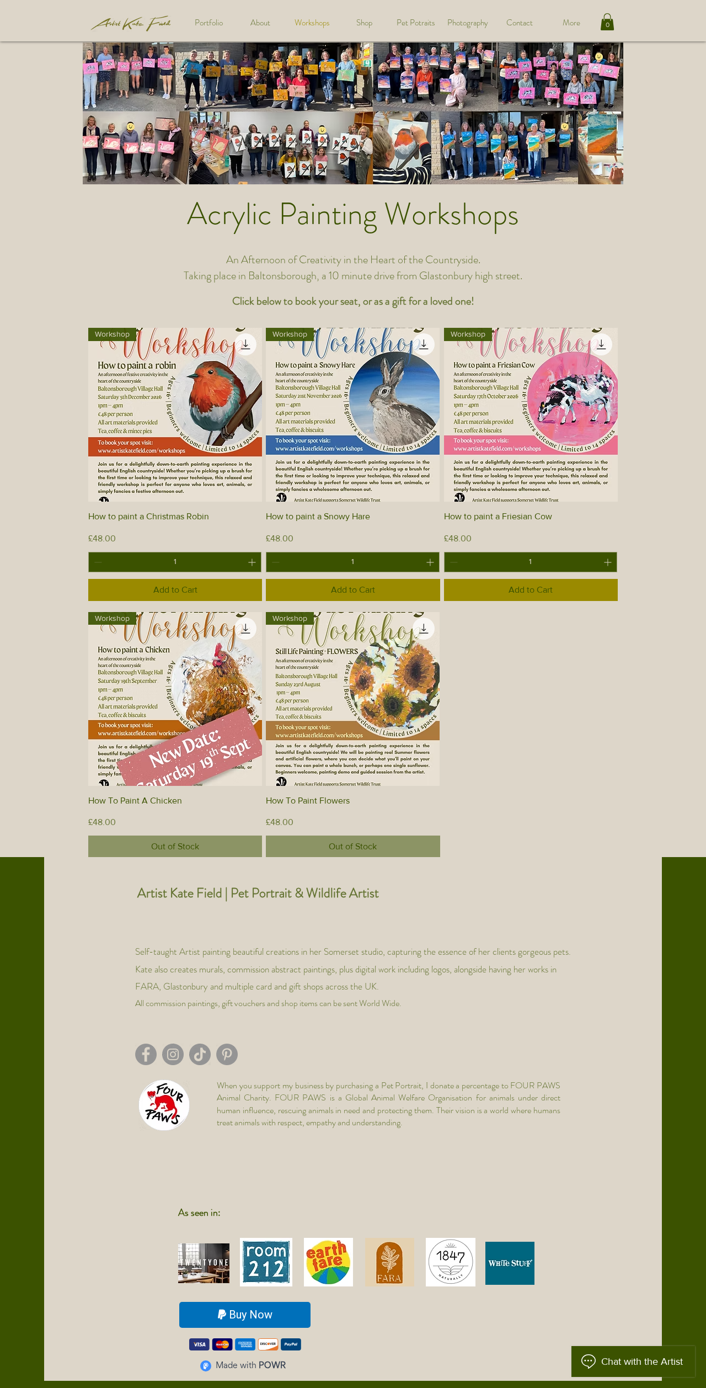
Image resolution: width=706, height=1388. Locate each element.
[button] (607, 21)
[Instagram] (173, 1054)
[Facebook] (146, 1054)
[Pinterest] (227, 1054)
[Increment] (253, 562)
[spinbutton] (175, 562)
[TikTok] (200, 1054)
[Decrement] (97, 562)
